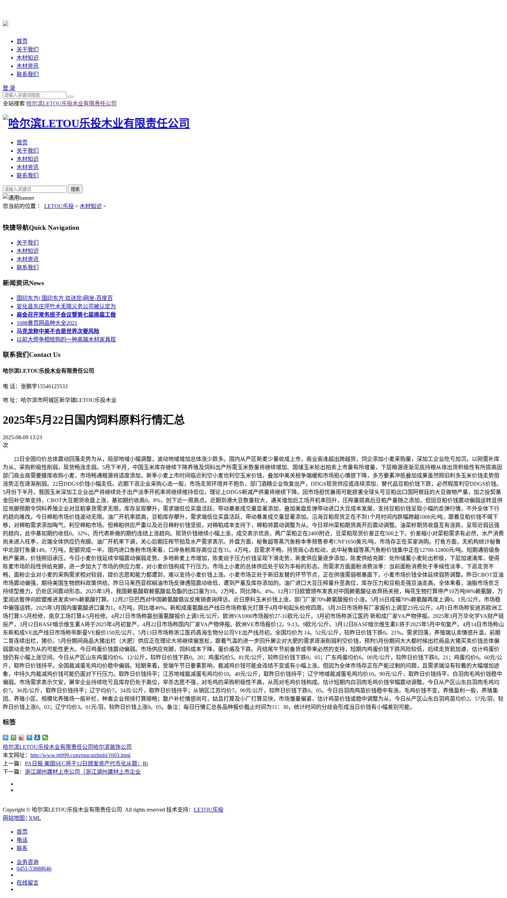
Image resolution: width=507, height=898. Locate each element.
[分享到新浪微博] (21, 737)
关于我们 (28, 49)
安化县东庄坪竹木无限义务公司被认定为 (66, 306)
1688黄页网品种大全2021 (47, 323)
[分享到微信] (45, 737)
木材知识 (28, 58)
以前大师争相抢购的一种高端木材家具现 (66, 339)
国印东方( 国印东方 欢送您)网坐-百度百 (65, 298)
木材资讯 (28, 66)
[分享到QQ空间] (14, 737)
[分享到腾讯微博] (29, 737)
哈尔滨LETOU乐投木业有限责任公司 (71, 103)
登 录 (9, 88)
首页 (22, 41)
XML (35, 818)
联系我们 (28, 74)
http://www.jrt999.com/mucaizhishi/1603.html (80, 755)
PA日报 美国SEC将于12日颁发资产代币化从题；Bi (86, 763)
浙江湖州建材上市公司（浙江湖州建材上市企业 (83, 772)
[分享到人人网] (37, 737)
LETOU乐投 (59, 206)
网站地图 (14, 818)
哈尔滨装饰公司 (112, 747)
